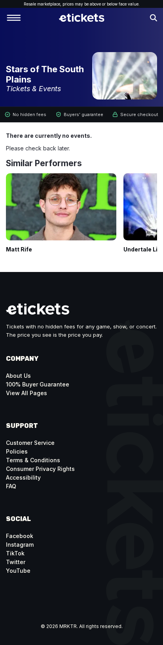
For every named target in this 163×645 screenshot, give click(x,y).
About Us (18, 375)
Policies (17, 451)
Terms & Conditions (33, 460)
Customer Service (30, 442)
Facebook (19, 535)
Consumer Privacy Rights (40, 468)
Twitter (15, 562)
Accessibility (23, 477)
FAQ (11, 486)
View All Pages (26, 393)
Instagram (20, 544)
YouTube (18, 570)
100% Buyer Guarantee (37, 384)
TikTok (15, 553)
